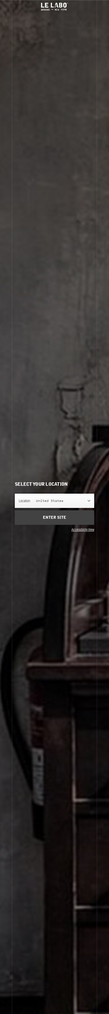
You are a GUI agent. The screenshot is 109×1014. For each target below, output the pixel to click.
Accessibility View (82, 529)
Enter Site (54, 518)
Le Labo (54, 7)
